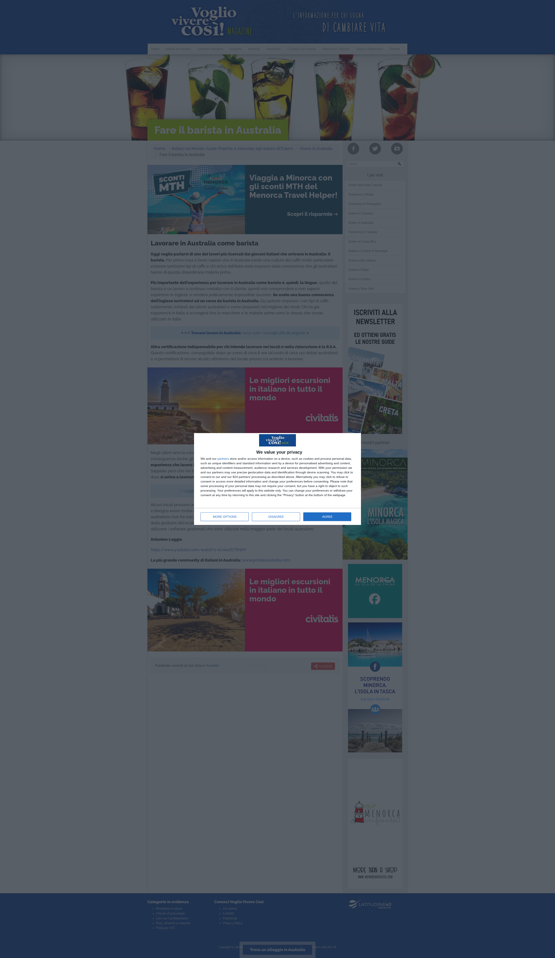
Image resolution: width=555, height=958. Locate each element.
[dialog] (277, 479)
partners (223, 458)
